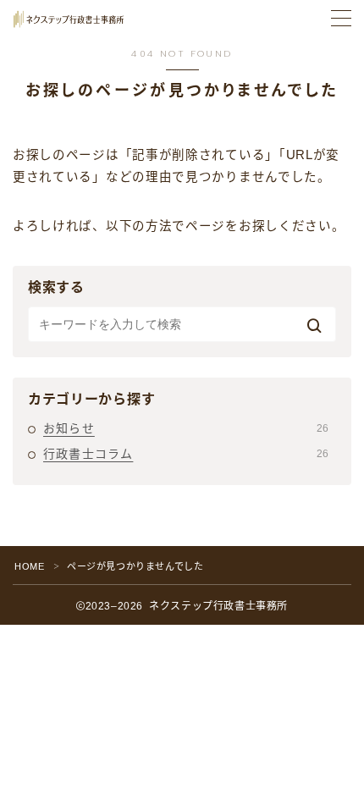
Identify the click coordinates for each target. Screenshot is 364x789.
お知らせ (185, 428)
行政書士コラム (185, 454)
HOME (29, 566)
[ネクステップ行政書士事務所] (68, 19)
